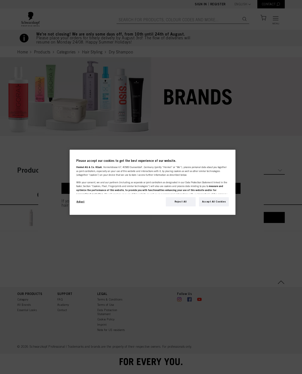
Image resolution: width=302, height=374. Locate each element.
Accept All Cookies (214, 201)
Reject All (181, 201)
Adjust (80, 201)
